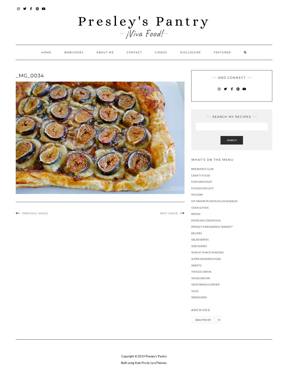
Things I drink (201, 271)
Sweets (196, 265)
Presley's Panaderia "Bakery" (212, 226)
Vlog (195, 291)
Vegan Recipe (200, 278)
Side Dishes (199, 246)
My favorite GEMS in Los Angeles (214, 201)
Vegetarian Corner (205, 284)
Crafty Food (200, 175)
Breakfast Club (202, 169)
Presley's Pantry (144, 21)
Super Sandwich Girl (206, 259)
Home (46, 52)
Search (231, 140)
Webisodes (74, 52)
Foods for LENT (202, 188)
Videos (161, 52)
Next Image (169, 213)
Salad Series (200, 239)
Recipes (196, 233)
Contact (134, 52)
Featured (222, 52)
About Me (105, 52)
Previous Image (35, 213)
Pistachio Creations (205, 220)
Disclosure (190, 52)
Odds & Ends (200, 207)
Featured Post (201, 181)
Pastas (195, 214)
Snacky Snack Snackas (207, 252)
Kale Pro (140, 363)
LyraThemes (158, 363)
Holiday (197, 194)
